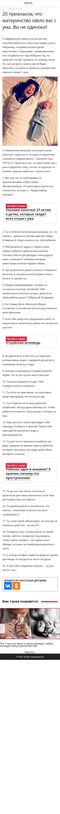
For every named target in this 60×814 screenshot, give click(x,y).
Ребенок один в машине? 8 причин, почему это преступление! (28, 473)
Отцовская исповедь (23, 342)
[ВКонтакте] (8, 586)
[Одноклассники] (16, 586)
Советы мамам (14, 8)
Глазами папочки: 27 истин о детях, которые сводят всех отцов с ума (28, 214)
